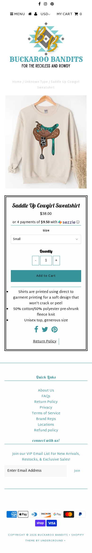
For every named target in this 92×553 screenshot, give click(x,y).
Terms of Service (46, 413)
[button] (46, 222)
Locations (46, 425)
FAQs (46, 396)
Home (17, 82)
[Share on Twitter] (45, 331)
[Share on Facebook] (36, 331)
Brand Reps (46, 419)
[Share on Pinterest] (54, 331)
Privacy (46, 408)
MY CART (69, 14)
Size (46, 231)
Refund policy (46, 430)
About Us (46, 390)
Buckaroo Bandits (53, 535)
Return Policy (44, 341)
